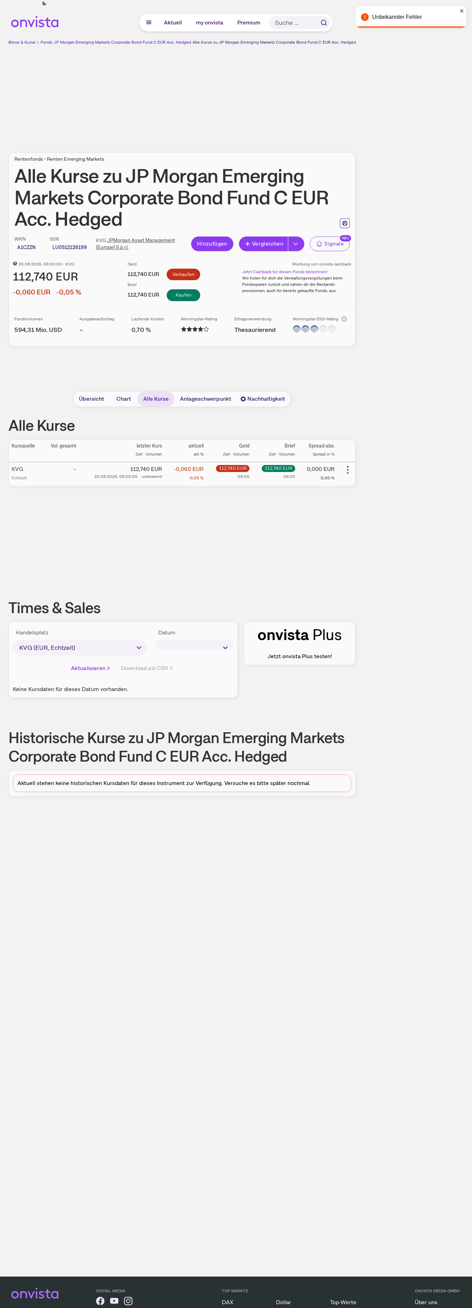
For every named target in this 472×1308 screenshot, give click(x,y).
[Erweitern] (296, 244)
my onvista (210, 22)
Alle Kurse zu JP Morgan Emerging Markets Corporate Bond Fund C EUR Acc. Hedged (274, 42)
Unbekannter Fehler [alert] (396, 17)
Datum (166, 632)
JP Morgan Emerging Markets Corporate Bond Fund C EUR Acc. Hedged (122, 42)
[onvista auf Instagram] (128, 1302)
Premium (249, 22)
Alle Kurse (156, 398)
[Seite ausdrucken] (345, 223)
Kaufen (183, 295)
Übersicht (91, 398)
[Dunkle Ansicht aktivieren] (44, 3)
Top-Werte (343, 1302)
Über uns (426, 1302)
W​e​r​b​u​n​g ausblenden (242, 95)
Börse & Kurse (22, 42)
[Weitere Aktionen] (348, 470)
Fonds (46, 42)
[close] (461, 11)
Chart (123, 398)
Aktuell (173, 22)
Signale (334, 243)
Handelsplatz (32, 632)
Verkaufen (183, 274)
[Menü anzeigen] (149, 23)
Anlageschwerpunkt (205, 398)
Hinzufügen (212, 243)
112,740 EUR (233, 468)
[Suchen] (324, 23)
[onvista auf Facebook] (100, 1302)
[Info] (344, 319)
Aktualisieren (88, 668)
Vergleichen (267, 243)
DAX (227, 1302)
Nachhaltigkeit (266, 398)
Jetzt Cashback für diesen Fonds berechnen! (284, 272)
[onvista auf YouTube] (114, 1302)
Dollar (283, 1302)
